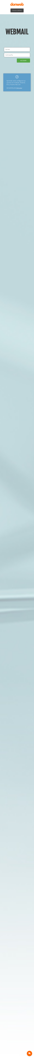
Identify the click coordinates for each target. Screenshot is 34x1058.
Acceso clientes (17, 10)
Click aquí (19, 88)
